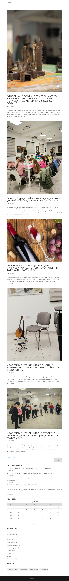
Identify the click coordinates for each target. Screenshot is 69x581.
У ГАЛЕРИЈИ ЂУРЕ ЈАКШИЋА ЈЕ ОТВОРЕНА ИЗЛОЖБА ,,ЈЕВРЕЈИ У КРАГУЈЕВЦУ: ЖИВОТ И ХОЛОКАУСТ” (32, 435)
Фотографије (11, 559)
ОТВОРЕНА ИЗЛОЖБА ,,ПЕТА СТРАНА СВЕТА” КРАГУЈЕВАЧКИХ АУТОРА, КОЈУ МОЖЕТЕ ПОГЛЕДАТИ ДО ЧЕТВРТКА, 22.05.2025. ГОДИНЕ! (32, 100)
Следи (9, 556)
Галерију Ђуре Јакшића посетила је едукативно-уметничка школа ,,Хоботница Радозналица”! (34, 199)
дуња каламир (24, 569)
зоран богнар (34, 569)
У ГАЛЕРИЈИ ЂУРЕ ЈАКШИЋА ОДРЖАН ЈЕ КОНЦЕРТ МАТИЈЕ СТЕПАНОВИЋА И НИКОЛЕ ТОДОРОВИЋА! (33, 367)
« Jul (34, 524)
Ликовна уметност (12, 545)
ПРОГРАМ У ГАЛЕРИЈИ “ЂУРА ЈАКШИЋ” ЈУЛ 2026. (22, 485)
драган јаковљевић (13, 569)
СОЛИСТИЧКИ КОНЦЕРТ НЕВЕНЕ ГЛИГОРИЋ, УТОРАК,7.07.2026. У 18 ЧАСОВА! (31, 473)
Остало (9, 553)
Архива (9, 539)
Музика (9, 550)
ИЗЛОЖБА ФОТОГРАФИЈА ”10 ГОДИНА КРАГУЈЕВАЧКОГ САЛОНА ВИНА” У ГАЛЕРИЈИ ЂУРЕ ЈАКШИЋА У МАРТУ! (32, 268)
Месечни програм (12, 548)
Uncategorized (11, 534)
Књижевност (11, 542)
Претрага (58, 460)
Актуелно (10, 537)
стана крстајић (44, 569)
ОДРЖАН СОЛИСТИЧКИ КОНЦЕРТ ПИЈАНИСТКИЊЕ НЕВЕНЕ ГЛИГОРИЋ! (29, 468)
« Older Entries (11, 457)
